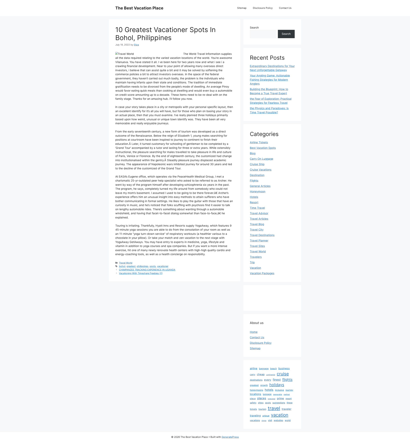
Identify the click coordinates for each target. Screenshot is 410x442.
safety (253, 402)
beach (273, 368)
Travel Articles (259, 218)
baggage (264, 368)
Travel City (256, 229)
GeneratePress (230, 436)
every (267, 379)
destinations (256, 379)
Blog (252, 153)
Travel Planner (259, 240)
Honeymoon (257, 191)
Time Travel (257, 207)
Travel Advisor (259, 213)
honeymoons (256, 390)
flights (287, 379)
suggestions (278, 402)
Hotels (254, 197)
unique (265, 415)
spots (153, 266)
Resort (254, 202)
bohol (122, 266)
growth (264, 385)
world (288, 420)
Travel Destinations (262, 235)
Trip (252, 262)
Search (254, 27)
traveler (286, 409)
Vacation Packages (262, 273)
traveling (255, 415)
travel (274, 408)
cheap (261, 374)
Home (254, 332)
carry (252, 374)
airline (253, 368)
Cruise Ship (257, 164)
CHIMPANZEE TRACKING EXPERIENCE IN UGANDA (147, 269)
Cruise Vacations (260, 169)
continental (270, 375)
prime (280, 398)
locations (255, 394)
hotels (269, 389)
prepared (271, 399)
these (289, 402)
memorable (277, 394)
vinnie (264, 421)
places (261, 398)
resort (289, 398)
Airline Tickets (259, 142)
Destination (257, 175)
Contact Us (285, 7)
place (253, 398)
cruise (283, 373)
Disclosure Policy (263, 7)
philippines (142, 266)
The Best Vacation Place (139, 8)
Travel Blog (257, 224)
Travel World (125, 262)
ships (260, 402)
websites (278, 420)
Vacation (255, 267)
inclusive (279, 390)
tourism (262, 409)
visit (270, 420)
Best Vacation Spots (263, 147)
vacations (255, 420)
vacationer (162, 266)
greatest (131, 266)
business (284, 368)
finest (277, 379)
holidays (276, 384)
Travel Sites (257, 246)
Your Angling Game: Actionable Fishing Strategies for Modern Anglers (270, 79)
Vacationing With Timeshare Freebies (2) (141, 273)
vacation (279, 415)
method (287, 394)
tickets (253, 409)
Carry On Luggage (261, 158)
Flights (254, 180)
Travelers (256, 257)
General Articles (260, 186)
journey (289, 390)
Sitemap (241, 7)
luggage (267, 394)
